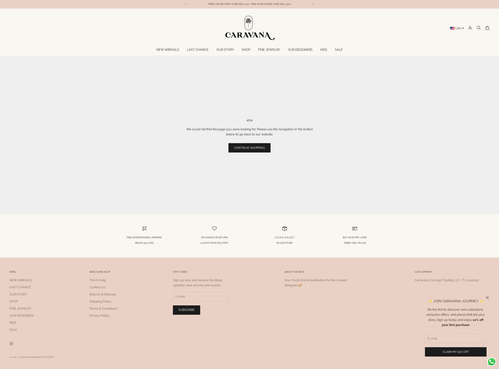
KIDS (323, 50)
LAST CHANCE (198, 50)
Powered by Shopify (42, 357)
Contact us (97, 287)
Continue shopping (249, 148)
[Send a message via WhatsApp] (491, 361)
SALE (339, 50)
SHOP (246, 50)
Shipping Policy (100, 301)
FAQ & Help (97, 280)
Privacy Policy (99, 315)
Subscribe (187, 310)
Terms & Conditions (103, 308)
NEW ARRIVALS (167, 50)
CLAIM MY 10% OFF (456, 352)
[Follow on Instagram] (11, 344)
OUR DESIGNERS (300, 50)
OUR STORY (225, 50)
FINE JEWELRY (269, 50)
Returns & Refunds (102, 294)
